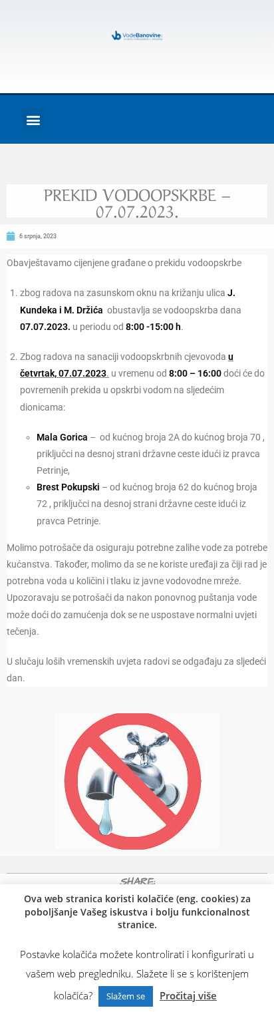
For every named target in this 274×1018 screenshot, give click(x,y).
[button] (33, 119)
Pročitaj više (188, 995)
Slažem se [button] (125, 996)
